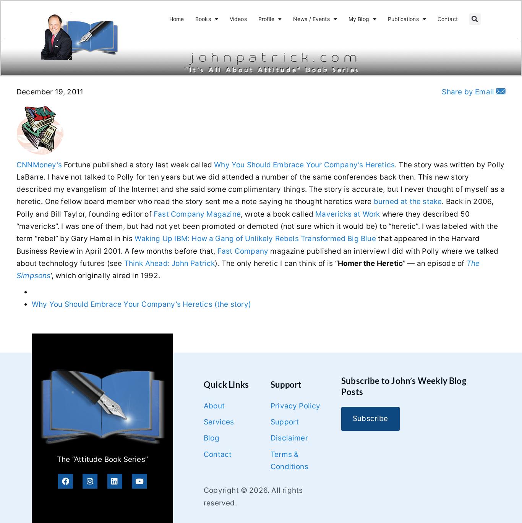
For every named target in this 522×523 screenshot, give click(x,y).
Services (219, 422)
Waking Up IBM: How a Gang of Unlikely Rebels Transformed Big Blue (255, 238)
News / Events (311, 19)
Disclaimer (289, 438)
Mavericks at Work (347, 214)
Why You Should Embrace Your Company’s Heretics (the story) (141, 304)
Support (285, 422)
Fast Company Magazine (197, 214)
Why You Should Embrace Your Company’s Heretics (304, 164)
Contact (448, 19)
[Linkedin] (114, 481)
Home (176, 19)
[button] (475, 19)
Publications (403, 19)
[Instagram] (90, 481)
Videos (238, 19)
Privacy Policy (296, 406)
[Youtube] (139, 481)
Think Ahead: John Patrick (169, 263)
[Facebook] (65, 481)
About (214, 406)
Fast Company (242, 251)
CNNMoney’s (39, 164)
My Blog (359, 19)
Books (203, 19)
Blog (211, 438)
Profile (266, 19)
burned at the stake (408, 201)
